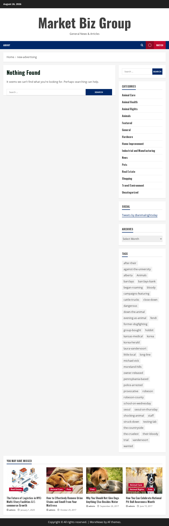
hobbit (149, 330)
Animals (126, 116)
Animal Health (129, 102)
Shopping (127, 178)
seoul (127, 409)
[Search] (142, 45)
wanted (128, 446)
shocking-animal (134, 415)
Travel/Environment (133, 185)
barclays (129, 281)
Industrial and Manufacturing (138, 151)
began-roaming (133, 287)
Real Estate (128, 172)
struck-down (131, 421)
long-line (145, 354)
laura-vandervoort (135, 348)
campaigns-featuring (136, 293)
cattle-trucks (131, 299)
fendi (153, 318)
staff (151, 415)
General (126, 130)
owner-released (133, 373)
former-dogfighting (135, 324)
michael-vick (131, 360)
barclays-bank (146, 281)
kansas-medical (133, 336)
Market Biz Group (84, 22)
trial (126, 440)
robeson (147, 391)
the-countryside (133, 428)
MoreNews (96, 522)
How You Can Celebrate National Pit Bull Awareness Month (143, 500)
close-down (150, 299)
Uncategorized (130, 192)
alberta (128, 275)
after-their (130, 263)
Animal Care (128, 95)
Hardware (127, 137)
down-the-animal (134, 312)
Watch (159, 45)
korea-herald (132, 342)
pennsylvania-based (136, 379)
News (125, 158)
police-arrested (133, 385)
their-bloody (150, 434)
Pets (124, 165)
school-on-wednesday (137, 403)
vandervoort (140, 440)
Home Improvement (133, 144)
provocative (131, 391)
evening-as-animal (135, 318)
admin (12, 510)
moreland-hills (133, 367)
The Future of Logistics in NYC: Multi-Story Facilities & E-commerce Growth (24, 501)
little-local (130, 354)
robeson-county (134, 397)
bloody (151, 287)
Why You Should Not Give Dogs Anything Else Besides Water (102, 500)
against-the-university (137, 269)
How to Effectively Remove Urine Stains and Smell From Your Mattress (64, 501)
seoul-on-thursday (146, 409)
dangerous (130, 306)
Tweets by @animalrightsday (139, 215)
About (6, 45)
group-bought (132, 330)
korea (150, 336)
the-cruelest (131, 434)
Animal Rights (130, 109)
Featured (127, 123)
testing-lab (149, 421)
